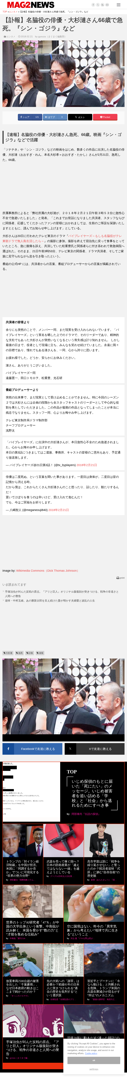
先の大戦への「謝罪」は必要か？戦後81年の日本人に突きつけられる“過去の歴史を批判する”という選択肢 (63, 988)
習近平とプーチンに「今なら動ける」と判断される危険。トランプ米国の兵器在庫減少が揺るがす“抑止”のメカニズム (103, 988)
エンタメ (11, 36)
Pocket (106, 117)
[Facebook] (93, 5)
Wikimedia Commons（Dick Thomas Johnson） (48, 570)
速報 (41, 653)
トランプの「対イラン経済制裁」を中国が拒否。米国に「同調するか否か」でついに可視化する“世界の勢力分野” (22, 868)
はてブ (51, 117)
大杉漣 (9, 653)
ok (94, 1060)
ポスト (81, 117)
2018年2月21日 (87, 465)
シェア (25, 117)
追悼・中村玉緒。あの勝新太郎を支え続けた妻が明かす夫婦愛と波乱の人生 (50, 600)
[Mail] (107, 5)
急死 (20, 653)
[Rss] (103, 5)
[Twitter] (98, 5)
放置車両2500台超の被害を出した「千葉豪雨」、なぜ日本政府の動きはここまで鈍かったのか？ (22, 986)
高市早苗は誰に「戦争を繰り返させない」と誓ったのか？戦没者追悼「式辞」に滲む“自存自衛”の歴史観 (103, 868)
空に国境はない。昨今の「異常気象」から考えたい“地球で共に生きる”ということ (92, 930)
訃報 (31, 653)
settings (93, 1069)
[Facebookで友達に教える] (32, 743)
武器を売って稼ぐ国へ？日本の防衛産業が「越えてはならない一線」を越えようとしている (63, 867)
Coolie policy (91, 1053)
